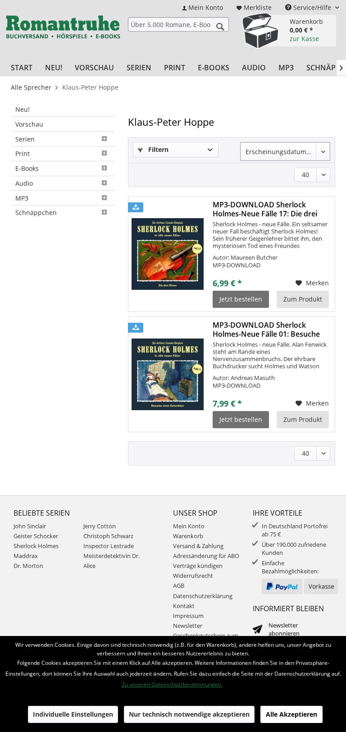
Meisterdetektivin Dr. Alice (111, 561)
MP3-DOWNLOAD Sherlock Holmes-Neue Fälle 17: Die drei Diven (265, 209)
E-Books (27, 168)
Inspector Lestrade (108, 546)
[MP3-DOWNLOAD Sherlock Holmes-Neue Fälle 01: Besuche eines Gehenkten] (168, 374)
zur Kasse (304, 38)
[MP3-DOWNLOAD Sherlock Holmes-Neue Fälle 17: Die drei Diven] (168, 254)
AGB (178, 585)
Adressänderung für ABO (206, 556)
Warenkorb (188, 536)
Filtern (157, 149)
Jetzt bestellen (240, 299)
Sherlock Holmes (36, 546)
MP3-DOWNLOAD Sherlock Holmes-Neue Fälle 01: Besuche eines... (266, 329)
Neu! (22, 109)
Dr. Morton (28, 566)
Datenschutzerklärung (202, 596)
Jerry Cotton (99, 526)
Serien (25, 139)
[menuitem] (202, 7)
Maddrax (26, 556)
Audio (24, 183)
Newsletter (187, 626)
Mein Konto (189, 526)
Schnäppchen (36, 212)
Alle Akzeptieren (291, 714)
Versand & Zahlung (198, 546)
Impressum (188, 616)
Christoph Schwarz (108, 536)
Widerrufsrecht (193, 576)
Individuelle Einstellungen (73, 714)
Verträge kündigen (198, 566)
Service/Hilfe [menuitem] (312, 7)
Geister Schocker (36, 536)
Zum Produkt (302, 299)
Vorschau (29, 124)
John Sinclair (30, 526)
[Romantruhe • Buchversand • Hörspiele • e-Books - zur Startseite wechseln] (63, 29)
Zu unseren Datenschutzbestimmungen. (172, 684)
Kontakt (184, 606)
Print (22, 153)
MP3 (21, 198)
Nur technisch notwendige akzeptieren (189, 714)
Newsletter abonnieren (284, 629)
